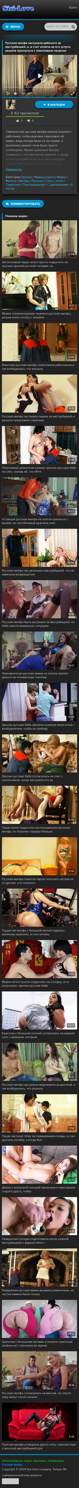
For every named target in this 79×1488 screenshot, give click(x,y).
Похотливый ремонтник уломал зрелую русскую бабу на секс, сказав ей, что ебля (39, 470)
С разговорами (57, 185)
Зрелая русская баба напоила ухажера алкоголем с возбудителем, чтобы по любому (38, 727)
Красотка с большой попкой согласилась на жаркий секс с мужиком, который (38, 1035)
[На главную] (18, 9)
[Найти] (73, 26)
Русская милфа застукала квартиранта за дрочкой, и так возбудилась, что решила (38, 1086)
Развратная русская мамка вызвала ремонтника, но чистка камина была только (38, 1292)
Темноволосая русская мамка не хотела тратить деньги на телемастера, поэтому (35, 675)
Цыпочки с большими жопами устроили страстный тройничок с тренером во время (37, 1343)
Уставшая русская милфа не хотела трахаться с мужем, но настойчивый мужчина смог (35, 521)
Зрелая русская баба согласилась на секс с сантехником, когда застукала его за (32, 778)
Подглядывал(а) (34, 185)
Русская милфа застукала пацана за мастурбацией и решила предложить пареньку (38, 418)
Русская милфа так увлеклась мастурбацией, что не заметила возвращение (38, 572)
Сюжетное (13, 185)
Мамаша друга (44, 177)
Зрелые (26, 177)
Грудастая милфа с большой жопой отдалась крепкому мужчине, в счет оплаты (33, 932)
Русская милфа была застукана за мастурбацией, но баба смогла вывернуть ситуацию (38, 624)
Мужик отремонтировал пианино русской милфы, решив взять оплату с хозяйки (36, 315)
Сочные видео (12, 1464)
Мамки (61, 177)
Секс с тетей (54, 181)
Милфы (24, 181)
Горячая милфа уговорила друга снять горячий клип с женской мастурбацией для (39, 1446)
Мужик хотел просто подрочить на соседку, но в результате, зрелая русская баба (35, 984)
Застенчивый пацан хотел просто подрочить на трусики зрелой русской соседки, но (35, 264)
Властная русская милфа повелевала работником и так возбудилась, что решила (38, 367)
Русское (37, 181)
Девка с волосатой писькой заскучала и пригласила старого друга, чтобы (38, 1189)
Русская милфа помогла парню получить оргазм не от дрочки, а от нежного (38, 881)
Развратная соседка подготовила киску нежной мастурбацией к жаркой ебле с (35, 1241)
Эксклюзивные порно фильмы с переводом (33, 1461)
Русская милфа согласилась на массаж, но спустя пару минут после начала (36, 1395)
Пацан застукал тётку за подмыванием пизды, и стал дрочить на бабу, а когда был (38, 1138)
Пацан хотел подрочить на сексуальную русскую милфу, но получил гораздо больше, (36, 829)
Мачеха (11, 181)
